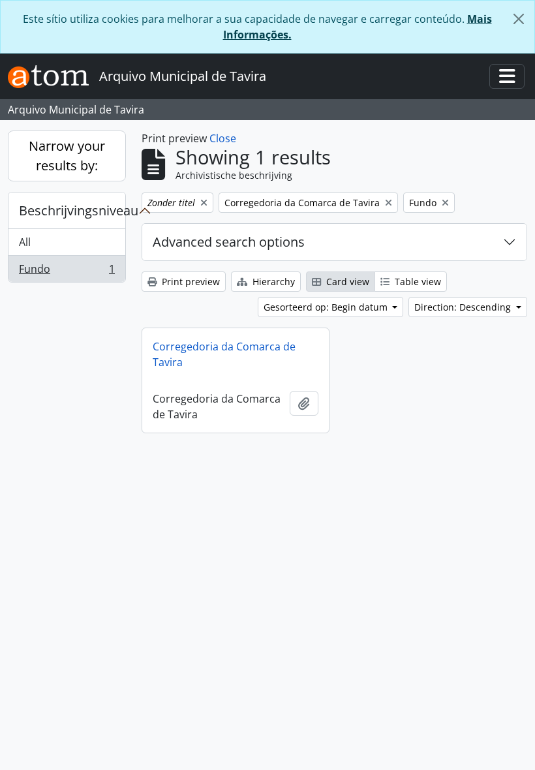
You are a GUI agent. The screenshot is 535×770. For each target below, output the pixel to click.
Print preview (189, 281)
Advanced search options (229, 242)
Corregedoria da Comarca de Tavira (224, 354)
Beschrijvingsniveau (72, 210)
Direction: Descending (463, 307)
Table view (416, 281)
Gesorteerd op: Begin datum (327, 307)
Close (222, 138)
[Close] (518, 19)
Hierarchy (272, 281)
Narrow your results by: (67, 155)
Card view (346, 281)
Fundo (66, 272)
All (25, 242)
